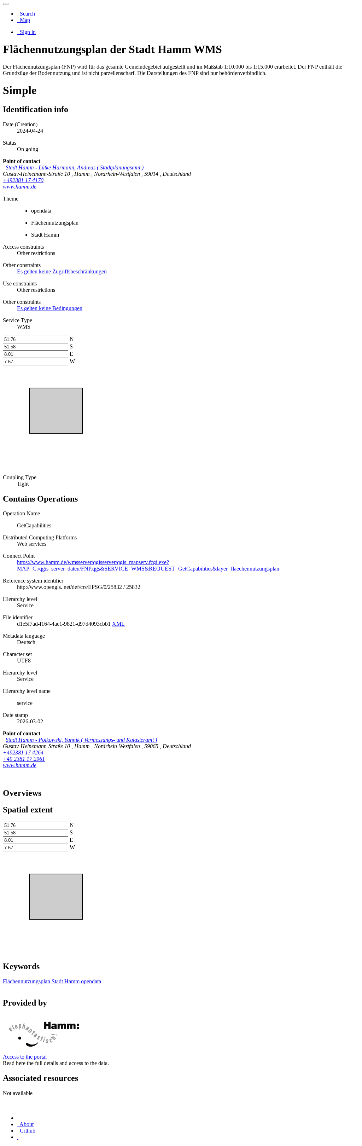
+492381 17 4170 (23, 180)
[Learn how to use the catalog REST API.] (17, 1137)
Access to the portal (25, 1057)
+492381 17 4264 (23, 752)
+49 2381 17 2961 (24, 759)
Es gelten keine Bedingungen (49, 308)
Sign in (27, 32)
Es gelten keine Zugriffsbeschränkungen (62, 271)
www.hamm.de (19, 187)
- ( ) (75, 167)
